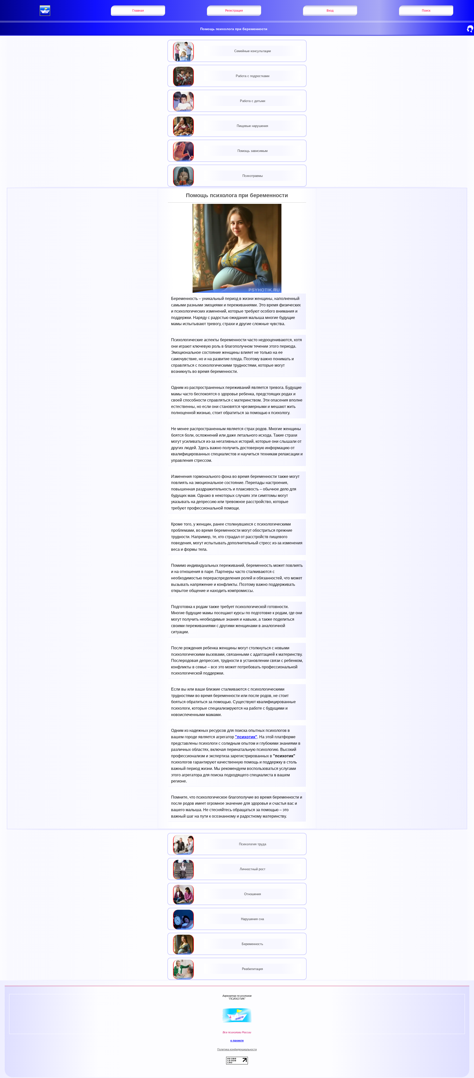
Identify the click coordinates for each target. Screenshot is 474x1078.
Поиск (426, 10)
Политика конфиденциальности (237, 1049)
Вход (330, 10)
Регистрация (234, 10)
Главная (138, 10)
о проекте (237, 1040)
